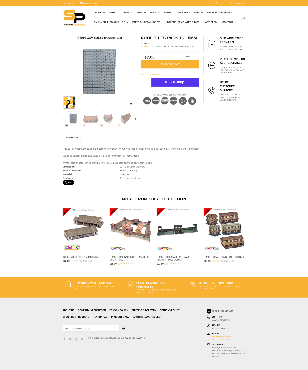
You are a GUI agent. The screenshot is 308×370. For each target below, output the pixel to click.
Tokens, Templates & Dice (183, 22)
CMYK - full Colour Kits (109, 22)
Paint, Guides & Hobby (146, 22)
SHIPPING (145, 46)
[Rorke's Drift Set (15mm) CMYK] (84, 229)
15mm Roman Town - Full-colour (224, 256)
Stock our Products (76, 317)
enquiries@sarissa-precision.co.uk (222, 338)
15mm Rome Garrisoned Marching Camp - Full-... (130, 258)
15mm (153, 12)
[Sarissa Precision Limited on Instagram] (82, 339)
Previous (63, 119)
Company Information (92, 310)
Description (72, 138)
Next (135, 119)
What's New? (68, 3)
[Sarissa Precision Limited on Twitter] (70, 339)
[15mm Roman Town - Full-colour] (225, 229)
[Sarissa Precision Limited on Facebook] (64, 339)
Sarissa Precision (115, 337)
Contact (227, 22)
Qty (188, 57)
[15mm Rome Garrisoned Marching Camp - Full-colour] (131, 229)
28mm (125, 12)
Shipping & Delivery (144, 310)
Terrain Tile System (220, 12)
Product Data (120, 317)
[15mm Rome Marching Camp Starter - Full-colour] (178, 229)
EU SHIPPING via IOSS (222, 311)
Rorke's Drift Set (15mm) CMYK (80, 256)
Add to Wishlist (151, 74)
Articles (211, 22)
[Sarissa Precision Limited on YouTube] (76, 339)
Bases (167, 12)
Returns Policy (170, 310)
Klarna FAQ (100, 317)
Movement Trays (189, 12)
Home (98, 12)
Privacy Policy (118, 310)
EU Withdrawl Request (147, 317)
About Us (68, 310)
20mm (139, 12)
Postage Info (90, 3)
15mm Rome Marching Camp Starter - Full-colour (173, 258)
